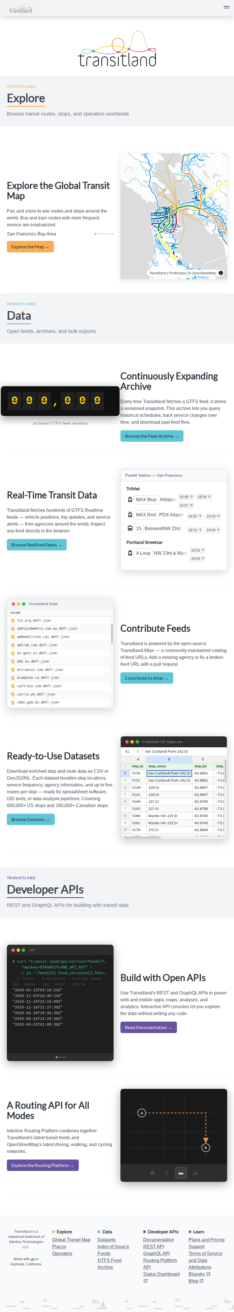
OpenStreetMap (204, 272)
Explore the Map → (30, 246)
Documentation (158, 1256)
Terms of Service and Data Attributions (205, 1277)
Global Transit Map (71, 1256)
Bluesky (197, 1291)
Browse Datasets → (30, 836)
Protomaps (177, 272)
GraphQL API (156, 1270)
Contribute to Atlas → (147, 694)
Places (59, 1263)
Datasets (107, 1256)
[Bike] (195, 1190)
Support (197, 1263)
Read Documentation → (148, 1044)
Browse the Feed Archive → (152, 436)
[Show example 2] (60, 1074)
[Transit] (152, 1190)
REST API (153, 1263)
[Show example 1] (57, 1074)
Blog (194, 1298)
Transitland (157, 272)
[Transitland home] (20, 8)
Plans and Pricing (207, 1256)
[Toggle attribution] (220, 272)
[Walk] (167, 1190)
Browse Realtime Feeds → (36, 553)
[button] (226, 8)
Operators (62, 1270)
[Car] (181, 1190)
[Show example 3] (64, 1074)
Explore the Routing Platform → (42, 1182)
